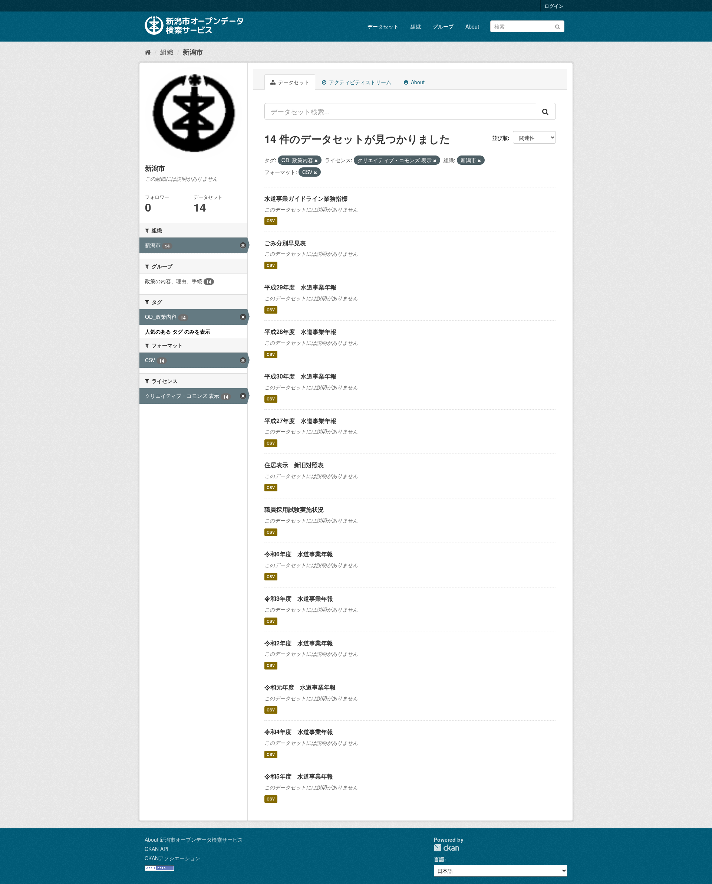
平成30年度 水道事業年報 (300, 376)
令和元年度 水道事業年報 (300, 687)
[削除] (316, 160)
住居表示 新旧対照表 (294, 465)
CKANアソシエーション (172, 858)
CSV (271, 221)
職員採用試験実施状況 (294, 509)
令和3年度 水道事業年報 (298, 598)
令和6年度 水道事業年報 (298, 554)
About (472, 26)
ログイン (554, 5)
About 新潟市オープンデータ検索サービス (194, 839)
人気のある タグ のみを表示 (177, 331)
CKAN (446, 848)
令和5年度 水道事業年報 (298, 776)
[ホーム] (148, 51)
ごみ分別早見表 (285, 243)
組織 (416, 26)
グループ (443, 26)
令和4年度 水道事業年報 (298, 731)
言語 (439, 859)
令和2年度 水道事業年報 (298, 643)
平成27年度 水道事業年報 (300, 420)
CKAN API (156, 848)
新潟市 (193, 52)
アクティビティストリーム (359, 82)
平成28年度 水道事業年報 (300, 331)
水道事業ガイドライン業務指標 (305, 198)
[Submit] (557, 26)
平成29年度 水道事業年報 (300, 287)
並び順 (500, 137)
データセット (383, 26)
